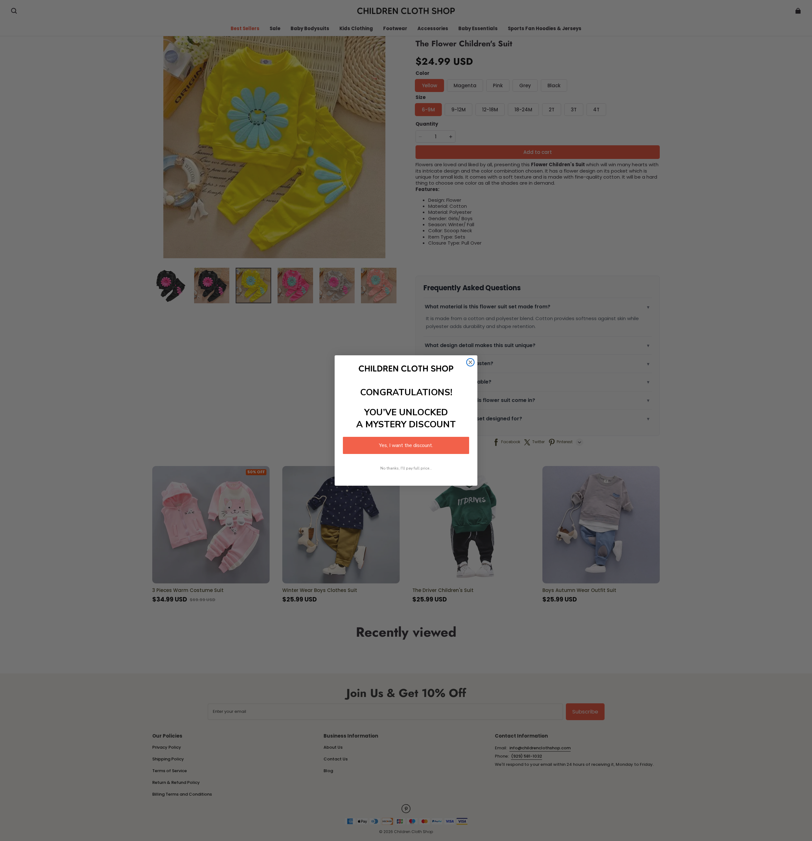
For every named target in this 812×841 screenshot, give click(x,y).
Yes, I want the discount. (406, 445)
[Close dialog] (470, 362)
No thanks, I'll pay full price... (406, 468)
